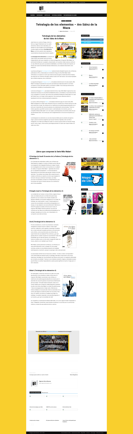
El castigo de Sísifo (94, 130)
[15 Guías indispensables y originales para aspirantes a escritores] (84, 100)
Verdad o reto (92, 122)
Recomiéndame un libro (70, 15)
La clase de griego (94, 83)
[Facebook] (31, 366)
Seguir (101, 39)
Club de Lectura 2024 (76, 432)
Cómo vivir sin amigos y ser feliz (36, 407)
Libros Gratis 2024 (82, 2)
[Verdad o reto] (84, 125)
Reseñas (32, 15)
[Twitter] (102, 2)
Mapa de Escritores (74, 2)
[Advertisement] (53, 138)
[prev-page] (30, 424)
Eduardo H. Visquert (93, 119)
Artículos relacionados (35, 392)
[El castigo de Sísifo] (84, 133)
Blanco (91, 75)
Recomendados (41, 18)
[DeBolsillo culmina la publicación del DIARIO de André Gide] (84, 116)
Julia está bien (93, 139)
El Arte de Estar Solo (67, 407)
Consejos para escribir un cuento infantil (39, 374)
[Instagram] (100, 2)
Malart (46, 101)
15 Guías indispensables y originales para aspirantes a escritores (96, 99)
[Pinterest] (37, 366)
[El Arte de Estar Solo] (70, 400)
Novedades (40, 15)
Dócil (43, 91)
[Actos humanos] (84, 69)
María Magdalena (74, 374)
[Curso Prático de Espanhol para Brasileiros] (70, 414)
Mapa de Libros (67, 2)
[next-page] (32, 424)
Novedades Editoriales (44, 2)
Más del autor (45, 392)
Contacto (88, 432)
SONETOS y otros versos (51, 407)
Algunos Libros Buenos (64, 31)
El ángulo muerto (46, 82)
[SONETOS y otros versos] (53, 400)
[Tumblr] (50, 366)
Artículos (47, 15)
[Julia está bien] (84, 141)
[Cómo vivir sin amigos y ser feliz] (37, 400)
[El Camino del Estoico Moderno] (53, 414)
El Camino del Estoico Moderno (52, 420)
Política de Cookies (99, 432)
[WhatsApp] (40, 366)
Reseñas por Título (59, 2)
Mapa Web (83, 432)
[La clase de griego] (84, 86)
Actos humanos (93, 67)
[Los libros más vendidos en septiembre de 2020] (84, 108)
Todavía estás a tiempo (34, 420)
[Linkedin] (43, 366)
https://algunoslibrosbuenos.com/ (45, 383)
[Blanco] (84, 78)
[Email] (46, 366)
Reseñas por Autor (52, 2)
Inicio (31, 18)
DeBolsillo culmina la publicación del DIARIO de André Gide (95, 116)
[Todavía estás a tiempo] (37, 414)
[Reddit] (50, 386)
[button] (101, 15)
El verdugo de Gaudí (47, 71)
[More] (53, 366)
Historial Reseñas (57, 15)
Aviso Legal (93, 432)
